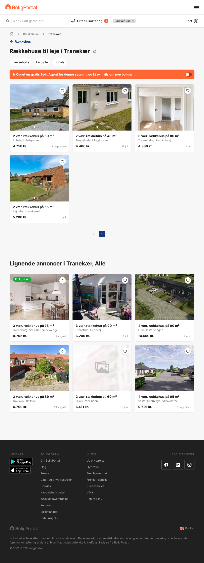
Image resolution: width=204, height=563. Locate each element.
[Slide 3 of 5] (39, 127)
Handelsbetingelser (53, 492)
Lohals (59, 62)
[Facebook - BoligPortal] (166, 465)
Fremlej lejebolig (97, 479)
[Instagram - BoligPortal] (189, 465)
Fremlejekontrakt (98, 473)
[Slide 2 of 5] (37, 127)
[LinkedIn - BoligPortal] (178, 465)
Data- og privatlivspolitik (56, 479)
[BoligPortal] (21, 7)
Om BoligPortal (50, 460)
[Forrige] (93, 234)
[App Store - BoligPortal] (20, 470)
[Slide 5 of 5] (44, 127)
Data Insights (49, 518)
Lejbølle (42, 62)
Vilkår (90, 492)
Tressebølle (20, 62)
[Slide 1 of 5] (34, 127)
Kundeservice (95, 486)
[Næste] (111, 234)
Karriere (45, 505)
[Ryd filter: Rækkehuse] (132, 21)
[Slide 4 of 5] (41, 127)
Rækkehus (23, 41)
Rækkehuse (31, 34)
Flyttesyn (93, 467)
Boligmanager (49, 511)
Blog (43, 467)
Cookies (45, 486)
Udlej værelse (95, 460)
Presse (44, 473)
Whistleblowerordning (54, 498)
